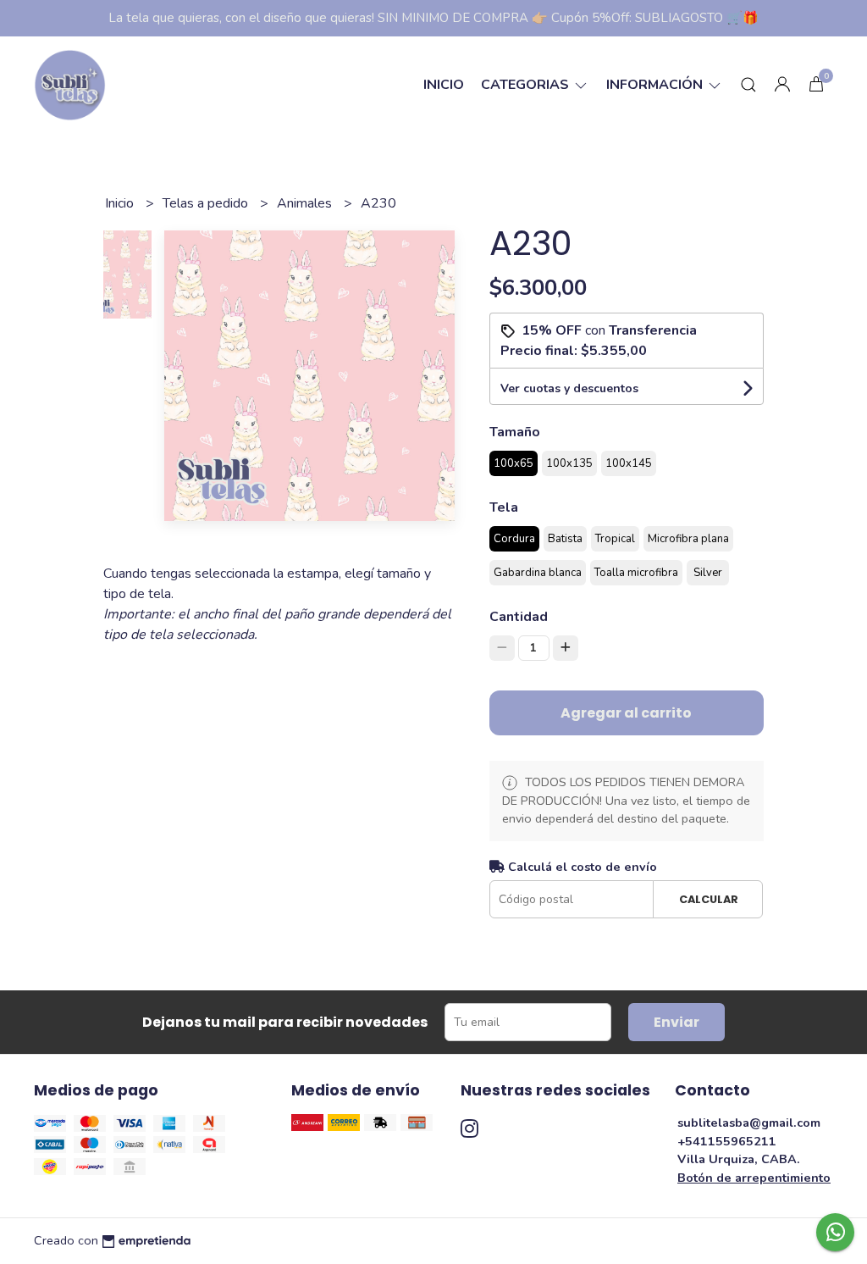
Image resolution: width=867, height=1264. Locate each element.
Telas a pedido (207, 203)
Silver (707, 572)
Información (656, 84)
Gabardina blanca (538, 572)
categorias (526, 84)
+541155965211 (726, 1141)
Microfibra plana (688, 538)
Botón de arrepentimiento (754, 1177)
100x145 (628, 463)
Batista (565, 538)
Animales (306, 203)
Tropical (615, 538)
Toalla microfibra (636, 572)
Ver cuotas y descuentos (569, 388)
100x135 (569, 463)
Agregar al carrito (626, 713)
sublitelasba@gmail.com (748, 1122)
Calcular (708, 899)
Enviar (676, 1022)
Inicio (443, 84)
